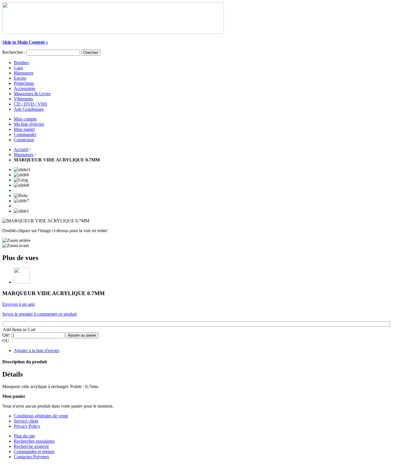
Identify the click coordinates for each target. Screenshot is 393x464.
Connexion (24, 139)
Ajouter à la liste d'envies (36, 350)
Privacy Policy (27, 426)
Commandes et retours (34, 451)
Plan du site (24, 436)
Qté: (6, 335)
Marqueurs (23, 154)
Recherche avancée (31, 446)
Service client (26, 421)
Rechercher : (13, 52)
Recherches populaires (34, 441)
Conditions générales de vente (41, 415)
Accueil (21, 149)
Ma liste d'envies (29, 124)
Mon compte (25, 119)
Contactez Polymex (31, 456)
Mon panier (24, 129)
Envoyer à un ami (18, 304)
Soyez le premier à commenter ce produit (39, 314)
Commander (25, 134)
